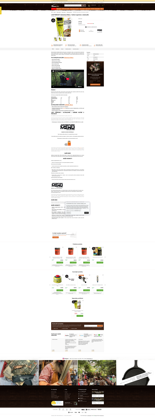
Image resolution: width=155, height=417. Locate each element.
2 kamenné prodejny (85, 44)
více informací (98, 393)
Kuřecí (94, 60)
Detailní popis (80, 18)
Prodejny (66, 392)
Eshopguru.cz (102, 415)
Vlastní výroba (56, 2)
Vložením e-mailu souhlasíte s (93, 327)
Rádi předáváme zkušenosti (57, 44)
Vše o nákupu (60, 2)
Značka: (99, 30)
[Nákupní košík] (102, 5)
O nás (52, 2)
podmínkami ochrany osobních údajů (97, 327)
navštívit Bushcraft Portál (94, 84)
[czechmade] (97, 251)
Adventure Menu (68, 57)
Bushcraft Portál (76, 2)
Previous (49, 257)
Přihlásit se (100, 325)
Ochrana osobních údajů (54, 397)
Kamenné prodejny (70, 2)
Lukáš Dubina (89, 415)
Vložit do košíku (60, 262)
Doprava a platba (53, 391)
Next (105, 257)
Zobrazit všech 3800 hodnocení (86, 336)
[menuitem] (53, 9)
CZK (93, 2)
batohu (64, 108)
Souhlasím (86, 212)
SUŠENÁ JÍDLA (69, 105)
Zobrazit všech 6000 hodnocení (72, 336)
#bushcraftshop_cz (90, 358)
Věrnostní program (85, 2)
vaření (80, 147)
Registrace (102, 2)
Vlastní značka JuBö (99, 44)
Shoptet (96, 415)
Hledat (83, 5)
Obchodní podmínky (54, 395)
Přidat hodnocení (81, 224)
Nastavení (68, 212)
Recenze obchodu (67, 397)
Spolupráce (65, 2)
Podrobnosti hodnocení (67, 16)
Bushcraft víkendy (67, 395)
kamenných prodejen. (63, 235)
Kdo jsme (66, 391)
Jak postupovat (55, 237)
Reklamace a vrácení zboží (55, 396)
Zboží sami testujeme (71, 44)
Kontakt (81, 2)
